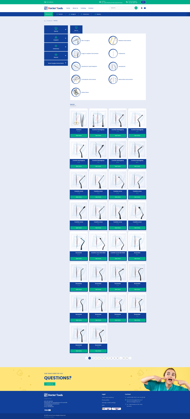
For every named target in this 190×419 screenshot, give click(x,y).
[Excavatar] (79, 246)
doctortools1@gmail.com (133, 402)
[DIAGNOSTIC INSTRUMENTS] (84, 66)
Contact (90, 8)
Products (48, 14)
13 (123, 358)
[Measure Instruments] (120, 40)
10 (117, 358)
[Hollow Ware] (80, 92)
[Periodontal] (117, 66)
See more (79, 135)
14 (127, 358)
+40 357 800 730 (132, 3)
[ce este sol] (116, 408)
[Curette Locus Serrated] (98, 246)
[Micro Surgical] (81, 40)
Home (68, 8)
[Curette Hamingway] (98, 123)
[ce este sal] (107, 408)
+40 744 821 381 (141, 397)
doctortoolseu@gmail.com (134, 400)
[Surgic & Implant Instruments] (85, 53)
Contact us (50, 384)
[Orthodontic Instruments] (84, 79)
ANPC (103, 405)
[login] (142, 8)
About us (75, 8)
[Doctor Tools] (54, 8)
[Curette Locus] (79, 184)
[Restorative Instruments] (121, 79)
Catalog (83, 8)
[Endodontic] (117, 53)
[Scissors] (79, 123)
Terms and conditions (108, 397)
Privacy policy (105, 400)
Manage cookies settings (109, 402)
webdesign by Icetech (49, 417)
